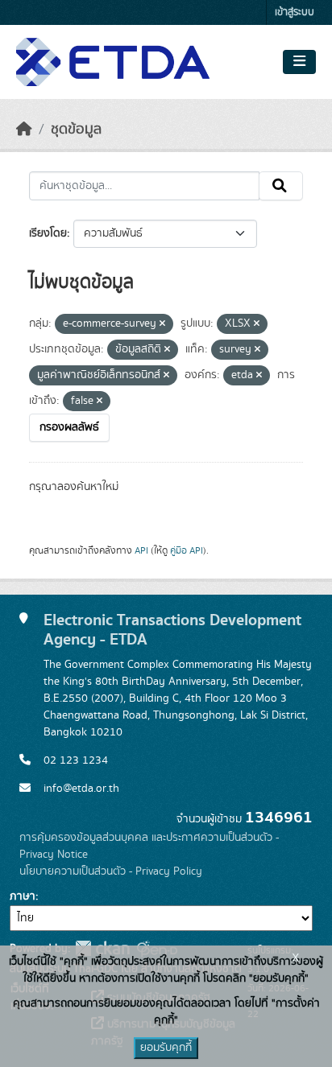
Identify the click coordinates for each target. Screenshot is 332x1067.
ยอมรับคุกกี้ (166, 1048)
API (141, 550)
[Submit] (281, 185)
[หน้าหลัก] (24, 129)
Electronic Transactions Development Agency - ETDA (172, 630)
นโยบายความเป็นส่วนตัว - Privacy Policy (110, 871)
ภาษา (22, 896)
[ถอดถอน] (162, 324)
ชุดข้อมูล (76, 129)
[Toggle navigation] (299, 62)
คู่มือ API (186, 550)
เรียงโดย (48, 233)
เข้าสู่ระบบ (294, 12)
